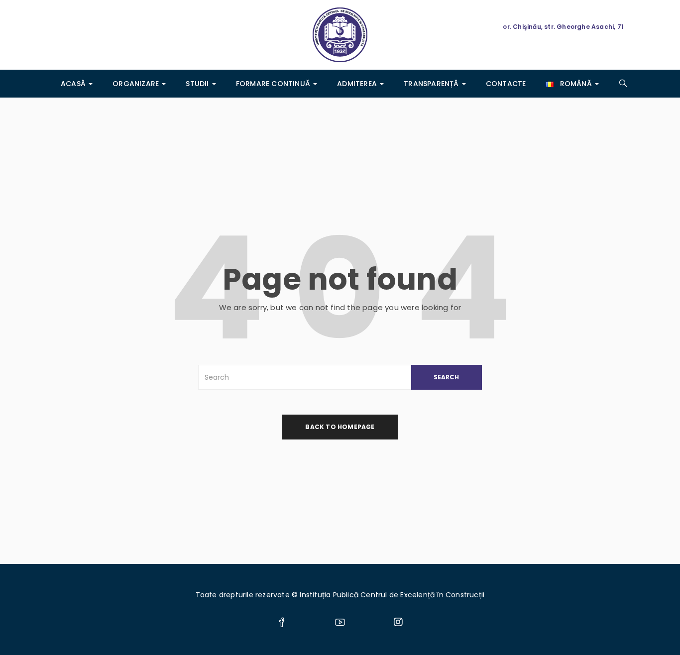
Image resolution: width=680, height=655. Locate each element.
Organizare (137, 84)
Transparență (432, 84)
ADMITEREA (358, 84)
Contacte (506, 84)
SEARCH (446, 377)
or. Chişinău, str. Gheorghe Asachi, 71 (563, 26)
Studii (198, 84)
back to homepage (339, 427)
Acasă (74, 84)
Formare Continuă (274, 84)
